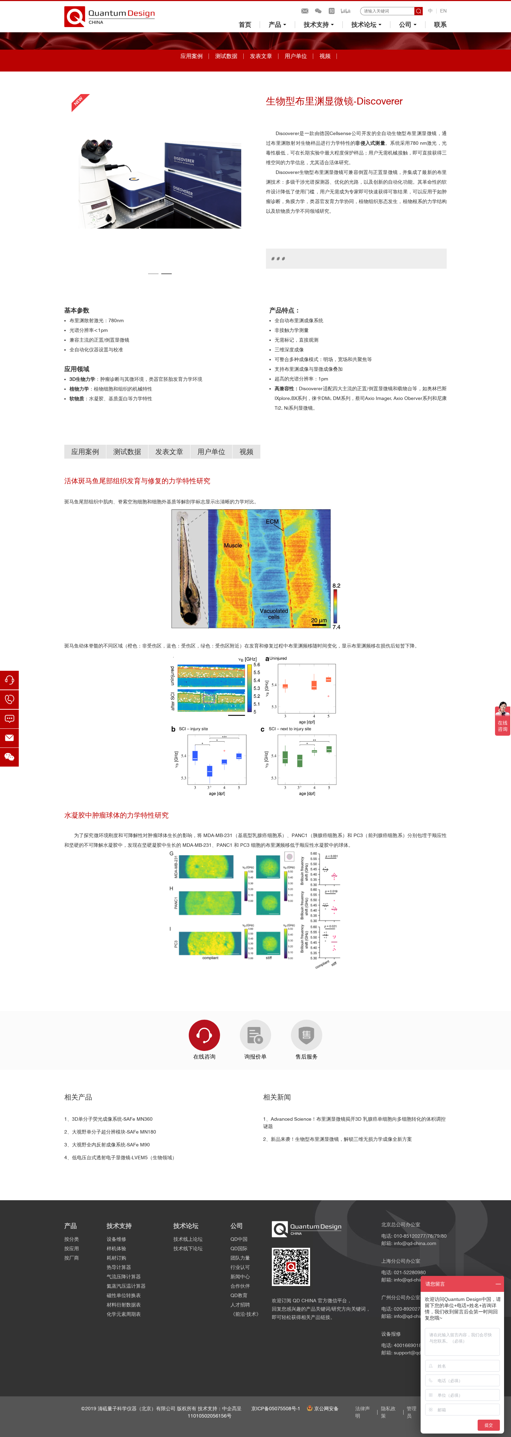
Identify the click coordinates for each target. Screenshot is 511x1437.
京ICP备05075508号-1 (275, 1408)
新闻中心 (240, 1276)
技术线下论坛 (188, 1248)
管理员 (411, 1412)
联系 (440, 24)
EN (443, 11)
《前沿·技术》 (245, 1314)
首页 (245, 24)
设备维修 (116, 1239)
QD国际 (239, 1248)
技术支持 (316, 24)
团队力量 (240, 1258)
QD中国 (239, 1239)
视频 (325, 56)
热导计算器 (119, 1267)
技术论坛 (363, 24)
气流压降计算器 (124, 1276)
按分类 (71, 1239)
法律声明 (362, 1412)
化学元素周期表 (124, 1314)
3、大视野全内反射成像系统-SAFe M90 (107, 1144)
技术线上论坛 (188, 1239)
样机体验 (116, 1248)
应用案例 (191, 56)
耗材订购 (116, 1258)
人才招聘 (240, 1304)
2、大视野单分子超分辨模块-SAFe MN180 (110, 1132)
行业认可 (240, 1267)
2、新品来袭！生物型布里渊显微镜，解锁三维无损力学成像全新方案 (337, 1139)
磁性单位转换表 (124, 1295)
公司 (405, 24)
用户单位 (296, 56)
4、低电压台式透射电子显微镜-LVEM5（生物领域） (120, 1157)
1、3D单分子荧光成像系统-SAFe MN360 (108, 1119)
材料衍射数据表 (124, 1304)
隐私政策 (388, 1412)
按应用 (71, 1248)
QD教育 (239, 1295)
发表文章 (261, 56)
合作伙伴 (240, 1286)
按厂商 (71, 1258)
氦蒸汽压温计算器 (126, 1286)
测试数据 (226, 56)
